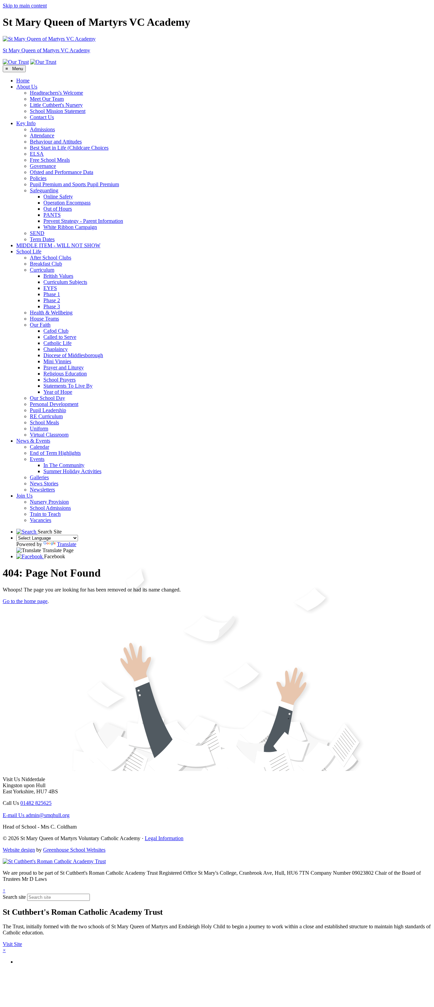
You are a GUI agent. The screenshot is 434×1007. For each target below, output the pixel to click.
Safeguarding (44, 190)
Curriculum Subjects (65, 282)
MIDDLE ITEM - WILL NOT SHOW (58, 245)
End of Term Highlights (55, 453)
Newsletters (42, 489)
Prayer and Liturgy (63, 367)
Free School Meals (50, 160)
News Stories (44, 483)
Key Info (26, 123)
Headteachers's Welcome (56, 93)
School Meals (44, 422)
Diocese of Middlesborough (73, 355)
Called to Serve (59, 337)
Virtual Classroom (49, 435)
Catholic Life (57, 343)
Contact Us (42, 117)
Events (37, 459)
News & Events (33, 441)
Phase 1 (51, 294)
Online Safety (58, 196)
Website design (19, 850)
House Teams (44, 319)
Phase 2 (51, 300)
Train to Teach (45, 514)
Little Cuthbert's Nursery (56, 105)
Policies (38, 178)
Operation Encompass (67, 203)
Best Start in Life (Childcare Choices (69, 148)
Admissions (42, 129)
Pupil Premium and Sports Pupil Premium (74, 184)
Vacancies (40, 520)
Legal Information (164, 838)
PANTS (52, 215)
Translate (66, 544)
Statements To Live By (68, 386)
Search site (14, 897)
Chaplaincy (55, 349)
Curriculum (42, 270)
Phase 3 (51, 306)
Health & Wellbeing (51, 312)
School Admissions (50, 508)
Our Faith (40, 325)
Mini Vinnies (57, 361)
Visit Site (12, 944)
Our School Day (47, 398)
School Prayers (59, 380)
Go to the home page (25, 601)
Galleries (39, 477)
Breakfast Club (46, 264)
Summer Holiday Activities (72, 471)
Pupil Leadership (48, 410)
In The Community (63, 465)
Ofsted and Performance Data (61, 172)
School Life (28, 251)
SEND (37, 233)
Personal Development (54, 404)
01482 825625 (36, 803)
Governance (43, 166)
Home (22, 80)
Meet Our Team (47, 99)
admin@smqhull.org (36, 815)
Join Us (24, 496)
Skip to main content (25, 5)
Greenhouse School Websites (74, 850)
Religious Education (65, 373)
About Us (26, 87)
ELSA (37, 154)
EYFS (50, 288)
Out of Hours (57, 209)
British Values (58, 276)
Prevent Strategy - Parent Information (83, 221)
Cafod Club (55, 331)
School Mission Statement (57, 111)
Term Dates (42, 239)
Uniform (39, 428)
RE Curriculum (46, 416)
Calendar (39, 447)
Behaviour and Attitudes (56, 141)
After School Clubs (50, 257)
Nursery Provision (49, 502)
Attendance (42, 135)
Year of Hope (57, 392)
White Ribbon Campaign (70, 227)
